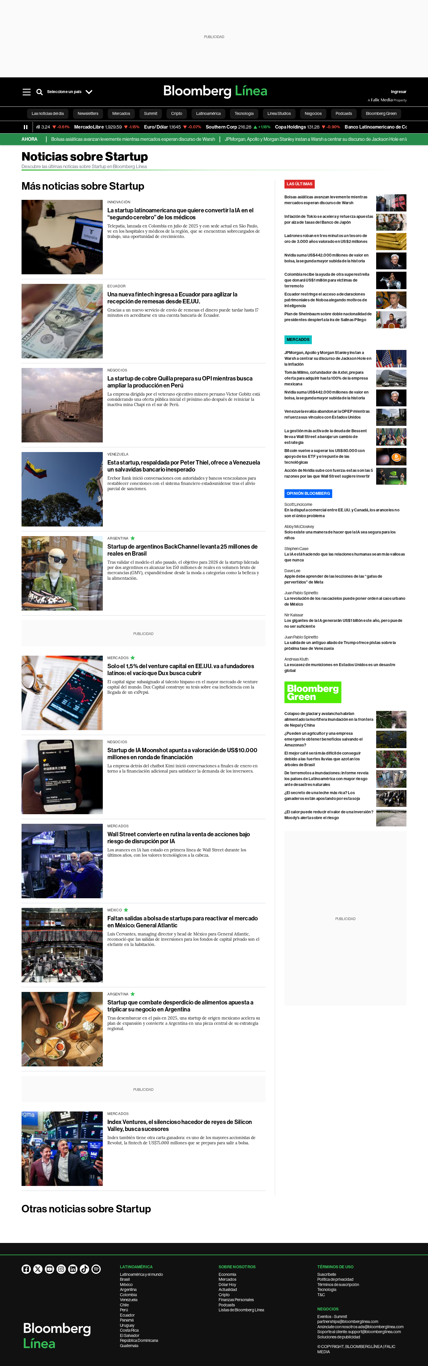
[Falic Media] (372, 100)
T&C (321, 1294)
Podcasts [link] (344, 113)
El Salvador (129, 1335)
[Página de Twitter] (38, 1269)
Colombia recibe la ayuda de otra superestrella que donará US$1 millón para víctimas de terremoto (326, 280)
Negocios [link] (313, 113)
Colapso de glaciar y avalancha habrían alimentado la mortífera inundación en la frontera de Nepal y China (329, 719)
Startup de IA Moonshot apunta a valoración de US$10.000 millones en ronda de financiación (182, 754)
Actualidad (228, 1289)
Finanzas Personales (236, 1299)
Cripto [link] (176, 113)
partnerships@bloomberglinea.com (347, 1321)
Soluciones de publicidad (338, 1337)
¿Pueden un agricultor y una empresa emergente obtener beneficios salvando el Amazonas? (323, 739)
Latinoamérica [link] (208, 113)
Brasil (125, 1279)
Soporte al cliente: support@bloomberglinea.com (359, 1331)
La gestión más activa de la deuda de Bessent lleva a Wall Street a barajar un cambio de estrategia (325, 436)
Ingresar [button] (399, 91)
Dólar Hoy (227, 1284)
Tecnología (326, 1289)
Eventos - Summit (332, 1316)
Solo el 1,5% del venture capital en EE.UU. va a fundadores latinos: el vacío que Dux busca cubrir (180, 670)
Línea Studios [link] (279, 113)
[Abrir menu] (27, 92)
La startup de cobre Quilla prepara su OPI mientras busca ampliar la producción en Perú (179, 382)
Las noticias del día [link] (48, 113)
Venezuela (128, 1299)
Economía (227, 1274)
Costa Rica (129, 1330)
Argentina (128, 1289)
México (126, 1284)
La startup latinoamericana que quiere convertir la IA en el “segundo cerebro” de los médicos (180, 214)
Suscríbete (326, 1274)
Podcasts (227, 1305)
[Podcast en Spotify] (96, 1269)
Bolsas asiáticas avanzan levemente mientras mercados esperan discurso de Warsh (105, 139)
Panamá (127, 1320)
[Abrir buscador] (39, 92)
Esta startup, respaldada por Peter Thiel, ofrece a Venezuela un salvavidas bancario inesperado (183, 466)
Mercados (227, 1279)
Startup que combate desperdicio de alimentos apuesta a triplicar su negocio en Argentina (180, 1006)
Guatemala (129, 1345)
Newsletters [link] (88, 113)
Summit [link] (150, 113)
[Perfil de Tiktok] (84, 1269)
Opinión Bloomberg (308, 493)
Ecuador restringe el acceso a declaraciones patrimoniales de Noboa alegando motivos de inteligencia (325, 300)
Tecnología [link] (244, 113)
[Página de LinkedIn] (72, 1269)
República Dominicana (139, 1340)
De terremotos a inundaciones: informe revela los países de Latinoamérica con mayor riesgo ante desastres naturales (326, 779)
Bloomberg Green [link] (381, 113)
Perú (124, 1310)
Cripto (224, 1294)
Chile (124, 1305)
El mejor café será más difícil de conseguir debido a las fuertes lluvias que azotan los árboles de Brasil (322, 759)
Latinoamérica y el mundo (141, 1274)
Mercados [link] (121, 113)
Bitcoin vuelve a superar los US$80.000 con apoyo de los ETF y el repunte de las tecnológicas (324, 456)
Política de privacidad (335, 1279)
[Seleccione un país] (89, 92)
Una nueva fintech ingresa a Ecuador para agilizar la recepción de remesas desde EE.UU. (172, 298)
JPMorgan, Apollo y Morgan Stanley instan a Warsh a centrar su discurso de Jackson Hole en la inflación (297, 139)
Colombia (128, 1294)
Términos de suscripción (338, 1284)
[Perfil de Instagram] (61, 1269)
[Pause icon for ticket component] (25, 127)
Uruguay (127, 1325)
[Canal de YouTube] (49, 1269)
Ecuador (127, 1315)
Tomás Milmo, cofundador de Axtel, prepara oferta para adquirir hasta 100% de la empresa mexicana (326, 378)
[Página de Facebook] (26, 1269)
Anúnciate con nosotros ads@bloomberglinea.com (360, 1326)
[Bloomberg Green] (345, 692)
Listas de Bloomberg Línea (241, 1310)
